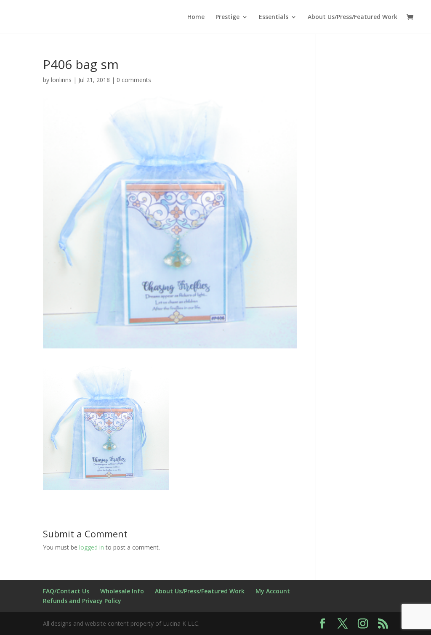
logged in (91, 547)
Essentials (273, 17)
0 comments (134, 80)
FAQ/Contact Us (66, 591)
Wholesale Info (122, 591)
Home (196, 17)
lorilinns (61, 80)
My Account (272, 591)
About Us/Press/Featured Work (352, 17)
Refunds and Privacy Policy (82, 601)
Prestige (227, 17)
